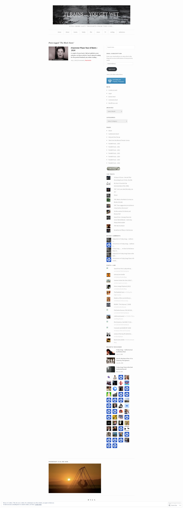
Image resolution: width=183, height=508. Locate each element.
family (83, 32)
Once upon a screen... (122, 283)
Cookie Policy (38, 504)
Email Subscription (114, 53)
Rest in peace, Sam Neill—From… (123, 322)
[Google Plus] (92, 500)
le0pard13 (115, 239)
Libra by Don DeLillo (119, 274)
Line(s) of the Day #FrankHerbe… (123, 334)
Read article (88, 60)
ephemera (122, 32)
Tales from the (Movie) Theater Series (119, 140)
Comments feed (113, 100)
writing (112, 32)
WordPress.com (113, 103)
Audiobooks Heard (113, 134)
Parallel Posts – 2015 (114, 160)
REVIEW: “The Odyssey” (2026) (122, 304)
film (91, 32)
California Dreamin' (119, 316)
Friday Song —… (117, 248)
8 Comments (81, 60)
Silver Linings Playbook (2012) (122, 286)
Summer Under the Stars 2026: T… (123, 280)
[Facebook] (90, 500)
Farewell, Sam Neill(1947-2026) (122, 328)
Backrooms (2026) (119, 340)
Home (59, 32)
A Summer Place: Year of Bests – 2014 (84, 49)
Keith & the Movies (121, 307)
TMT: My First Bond (119, 226)
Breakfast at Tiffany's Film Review (123, 230)
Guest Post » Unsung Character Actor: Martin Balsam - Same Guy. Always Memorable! (123, 219)
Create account (112, 90)
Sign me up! (112, 69)
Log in (110, 93)
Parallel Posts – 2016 (114, 163)
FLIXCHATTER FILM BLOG (122, 271)
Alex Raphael (119, 336)
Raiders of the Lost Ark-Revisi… (123, 298)
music (98, 32)
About (67, 32)
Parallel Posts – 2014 (114, 156)
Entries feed (111, 96)
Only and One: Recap (114, 137)
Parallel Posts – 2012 (114, 150)
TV (105, 32)
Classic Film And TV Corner (123, 330)
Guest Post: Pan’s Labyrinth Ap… (123, 268)
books (75, 32)
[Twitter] (88, 500)
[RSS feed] (94, 500)
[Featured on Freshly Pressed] (120, 81)
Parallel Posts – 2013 (114, 153)
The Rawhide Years (119, 292)
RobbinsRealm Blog (121, 277)
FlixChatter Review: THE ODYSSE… (123, 310)
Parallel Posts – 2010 (114, 143)
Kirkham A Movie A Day (122, 301)
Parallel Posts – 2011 (114, 147)
